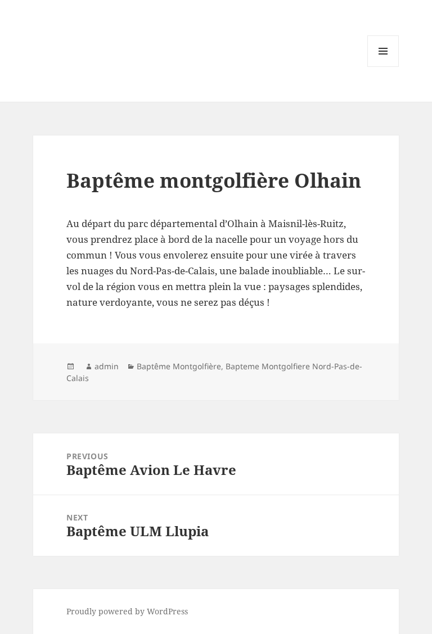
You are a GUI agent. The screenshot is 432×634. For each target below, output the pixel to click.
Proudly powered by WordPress (127, 611)
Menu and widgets (383, 66)
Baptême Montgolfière (179, 366)
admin (106, 366)
